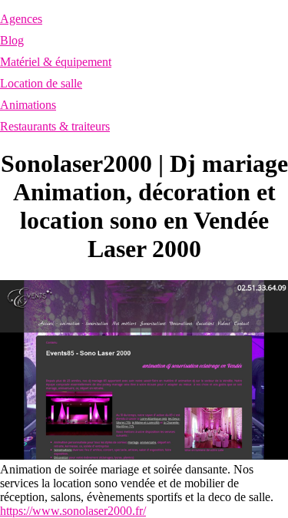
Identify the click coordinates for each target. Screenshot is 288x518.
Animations (28, 104)
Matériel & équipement (55, 61)
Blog (12, 40)
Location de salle (41, 83)
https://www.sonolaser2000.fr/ (73, 510)
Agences (21, 18)
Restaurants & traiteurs (55, 126)
